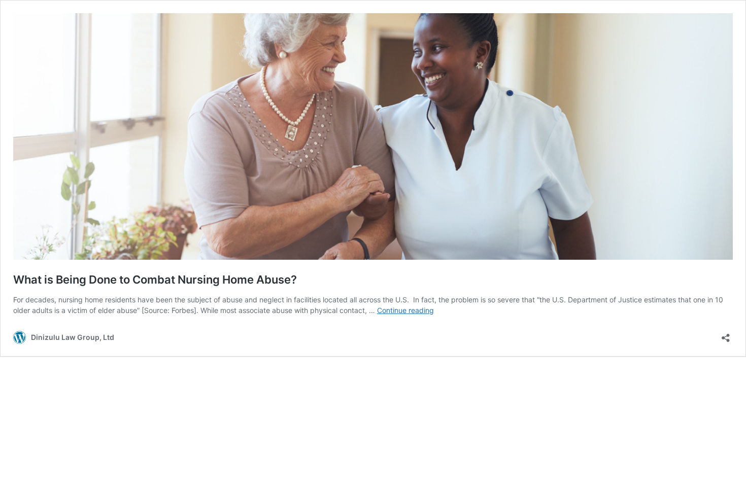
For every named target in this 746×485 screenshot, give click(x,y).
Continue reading (405, 310)
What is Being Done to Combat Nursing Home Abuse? (155, 279)
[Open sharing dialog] (726, 334)
